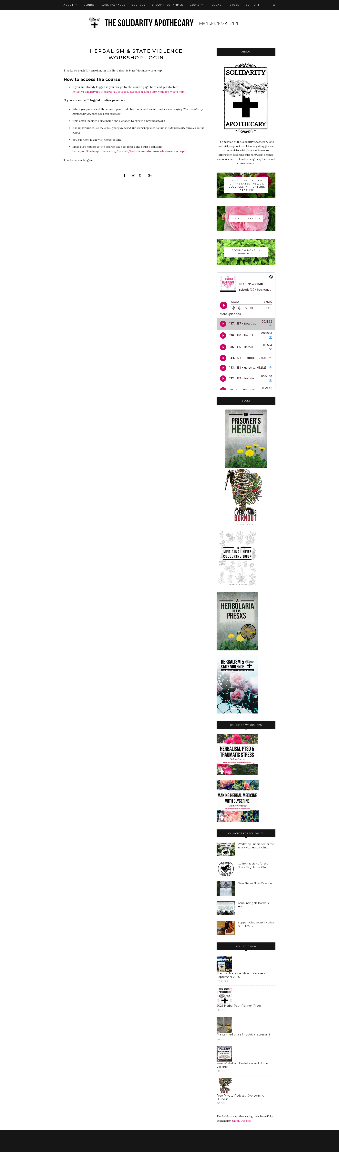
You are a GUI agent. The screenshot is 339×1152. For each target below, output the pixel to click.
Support (253, 5)
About (69, 5)
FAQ (66, 14)
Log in (81, 14)
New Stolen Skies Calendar (255, 883)
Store (234, 5)
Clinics (89, 5)
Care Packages (113, 5)
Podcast (216, 5)
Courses (138, 5)
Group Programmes (167, 5)
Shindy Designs (241, 1120)
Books (195, 5)
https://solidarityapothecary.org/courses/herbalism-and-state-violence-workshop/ (129, 91)
